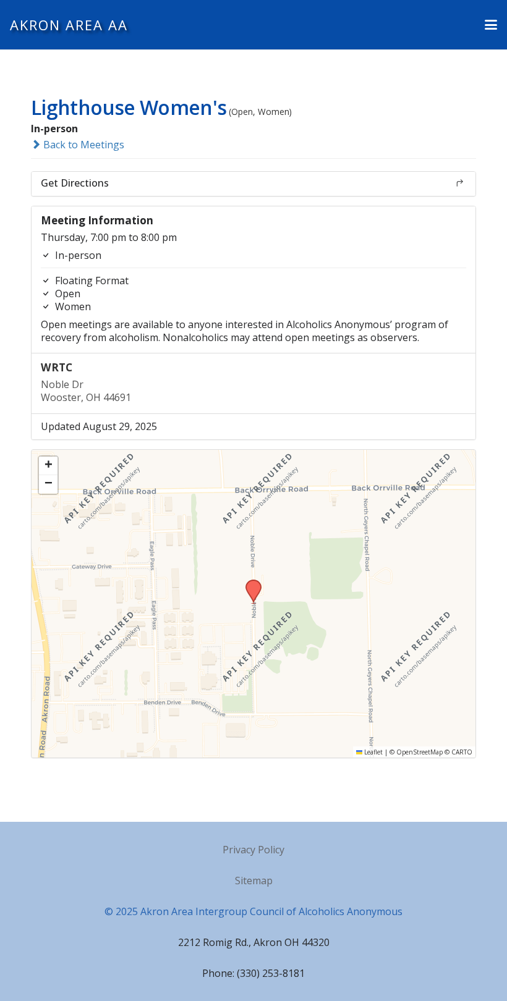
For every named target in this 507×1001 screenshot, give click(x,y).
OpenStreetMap (419, 752)
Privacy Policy (253, 849)
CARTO (461, 752)
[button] (491, 25)
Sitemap (254, 880)
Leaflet (372, 752)
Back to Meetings (82, 144)
